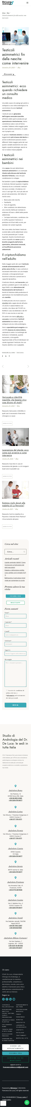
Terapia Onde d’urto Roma (7, 1030)
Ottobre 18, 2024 (7, 459)
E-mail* (7, 631)
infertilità (5, 303)
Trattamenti (21, 1035)
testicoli (20, 352)
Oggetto (7, 650)
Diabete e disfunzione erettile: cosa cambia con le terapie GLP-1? (15, 572)
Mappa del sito (22, 1038)
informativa (10, 695)
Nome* (7, 613)
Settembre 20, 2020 (8, 67)
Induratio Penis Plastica (8, 1021)
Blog (8, 13)
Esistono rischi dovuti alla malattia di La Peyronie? (13, 504)
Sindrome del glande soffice (8, 1039)
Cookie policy (6, 1100)
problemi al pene (8, 352)
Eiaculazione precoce (7, 1035)
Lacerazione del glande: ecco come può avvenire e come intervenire (15, 453)
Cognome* (8, 622)
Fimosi (18, 1014)
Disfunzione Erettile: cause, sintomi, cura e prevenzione (8, 1013)
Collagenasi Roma (7, 1025)
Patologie (20, 1032)
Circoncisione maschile (21, 1010)
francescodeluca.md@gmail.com (15, 1067)
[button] (26, 1102)
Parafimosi (20, 1017)
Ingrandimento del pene (22, 1005)
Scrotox (19, 1019)
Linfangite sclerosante (21, 1026)
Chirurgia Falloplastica (8, 1005)
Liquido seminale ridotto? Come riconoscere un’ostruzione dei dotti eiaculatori (15, 565)
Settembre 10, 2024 (8, 406)
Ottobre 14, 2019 (7, 509)
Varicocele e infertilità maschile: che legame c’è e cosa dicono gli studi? (14, 400)
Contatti (20, 1030)
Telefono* (8, 641)
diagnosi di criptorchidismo (17, 330)
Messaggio (8, 659)
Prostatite (20, 1022)
